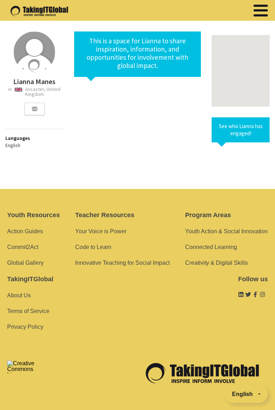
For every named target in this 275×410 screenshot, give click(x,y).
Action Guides (25, 231)
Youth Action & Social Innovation (226, 231)
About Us (19, 295)
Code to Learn (93, 247)
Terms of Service (28, 311)
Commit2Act (22, 247)
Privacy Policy (25, 327)
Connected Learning (211, 247)
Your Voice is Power (100, 231)
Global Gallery (25, 263)
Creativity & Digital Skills (216, 263)
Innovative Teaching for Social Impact (122, 263)
